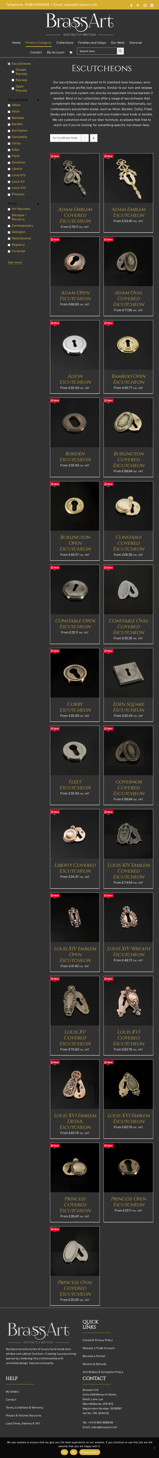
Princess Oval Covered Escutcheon (74, 1288)
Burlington (19, 130)
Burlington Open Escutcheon (74, 543)
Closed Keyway (21, 72)
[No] (154, 1448)
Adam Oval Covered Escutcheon (128, 299)
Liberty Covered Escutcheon (74, 868)
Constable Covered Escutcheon (128, 543)
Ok (64, 1452)
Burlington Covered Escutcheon (128, 460)
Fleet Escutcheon (74, 785)
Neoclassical (21, 238)
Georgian (18, 232)
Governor (18, 162)
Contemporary (22, 225)
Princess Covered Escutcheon (74, 1205)
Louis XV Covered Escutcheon (74, 1038)
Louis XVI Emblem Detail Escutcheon (75, 1121)
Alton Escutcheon (74, 379)
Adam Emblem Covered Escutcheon (75, 215)
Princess (18, 194)
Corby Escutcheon (74, 707)
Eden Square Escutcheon (128, 707)
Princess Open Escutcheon (128, 1202)
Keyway (21, 80)
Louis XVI (19, 188)
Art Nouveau (21, 209)
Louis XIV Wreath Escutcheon (128, 952)
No (74, 1452)
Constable (19, 137)
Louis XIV (19, 175)
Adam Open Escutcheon (74, 296)
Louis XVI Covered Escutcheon (128, 1038)
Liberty (17, 169)
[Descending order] (94, 138)
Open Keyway (21, 88)
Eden (15, 150)
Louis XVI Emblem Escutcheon (128, 1118)
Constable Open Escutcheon (75, 624)
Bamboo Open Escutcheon (128, 379)
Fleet (16, 156)
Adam (16, 105)
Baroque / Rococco (19, 217)
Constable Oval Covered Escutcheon (128, 627)
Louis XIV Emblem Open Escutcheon (75, 955)
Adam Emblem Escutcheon (128, 212)
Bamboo (18, 118)
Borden (17, 124)
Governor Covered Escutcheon (128, 788)
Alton (16, 111)
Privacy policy (89, 1452)
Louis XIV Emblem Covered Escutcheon (128, 871)
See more (15, 262)
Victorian (18, 251)
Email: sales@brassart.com (75, 5)
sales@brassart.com (104, 1427)
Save (56, 156)
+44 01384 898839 (100, 1422)
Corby (16, 143)
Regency (18, 244)
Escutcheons (21, 63)
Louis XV (18, 181)
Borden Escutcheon (74, 457)
